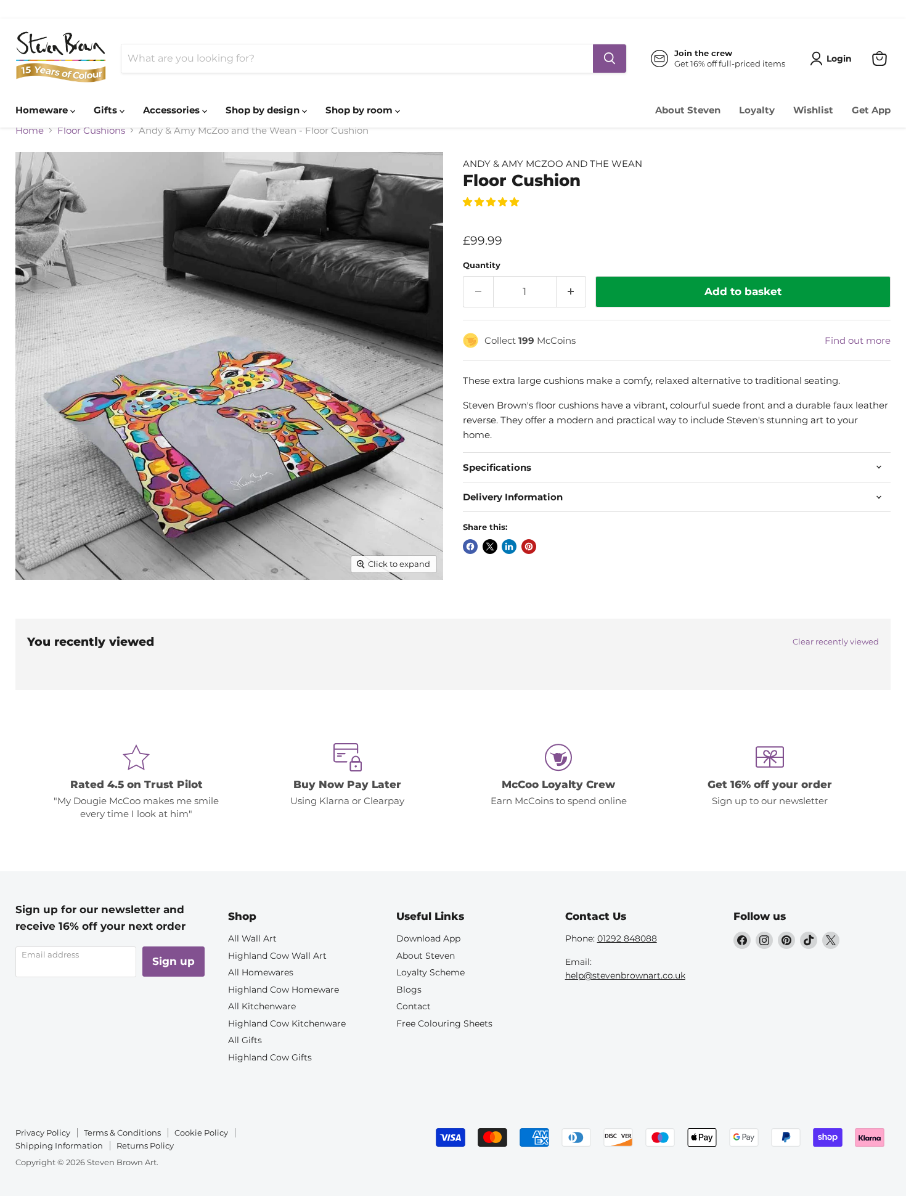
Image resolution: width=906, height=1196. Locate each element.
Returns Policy (145, 1145)
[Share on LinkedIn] (509, 546)
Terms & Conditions (122, 1132)
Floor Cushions (91, 130)
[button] (492, 202)
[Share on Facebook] (470, 546)
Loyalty (757, 110)
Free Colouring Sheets (444, 1023)
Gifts (107, 110)
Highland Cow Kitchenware (287, 1023)
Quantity (481, 265)
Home (29, 130)
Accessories (172, 110)
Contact (413, 1006)
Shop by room (360, 110)
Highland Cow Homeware (283, 989)
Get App (871, 110)
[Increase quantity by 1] (572, 291)
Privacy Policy (42, 1132)
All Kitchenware (262, 1006)
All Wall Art (252, 938)
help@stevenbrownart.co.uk (625, 975)
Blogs (409, 989)
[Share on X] (490, 546)
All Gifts (245, 1040)
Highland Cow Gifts (270, 1057)
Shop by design (264, 110)
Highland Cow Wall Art (277, 955)
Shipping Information (59, 1145)
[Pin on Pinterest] (528, 546)
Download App (428, 938)
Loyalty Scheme (430, 972)
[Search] (609, 58)
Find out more (858, 340)
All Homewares (260, 972)
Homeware (42, 110)
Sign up (173, 961)
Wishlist (813, 110)
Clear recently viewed (836, 641)
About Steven (687, 110)
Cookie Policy (201, 1132)
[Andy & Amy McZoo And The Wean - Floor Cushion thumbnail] (38, 614)
